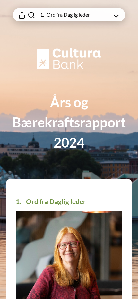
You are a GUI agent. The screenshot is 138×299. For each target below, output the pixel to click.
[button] (56, 201)
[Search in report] (31, 14)
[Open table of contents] (116, 14)
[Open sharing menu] (22, 14)
